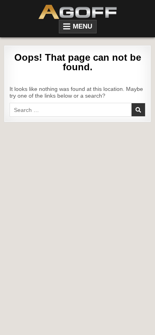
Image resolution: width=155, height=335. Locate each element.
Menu (82, 26)
